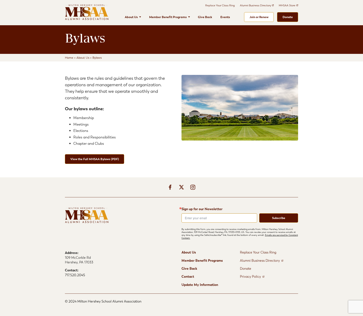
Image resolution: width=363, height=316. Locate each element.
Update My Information (200, 285)
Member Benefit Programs (168, 17)
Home (69, 58)
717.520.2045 (75, 275)
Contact (188, 276)
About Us (131, 17)
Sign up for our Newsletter (202, 209)
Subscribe (278, 218)
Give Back (205, 17)
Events (225, 17)
